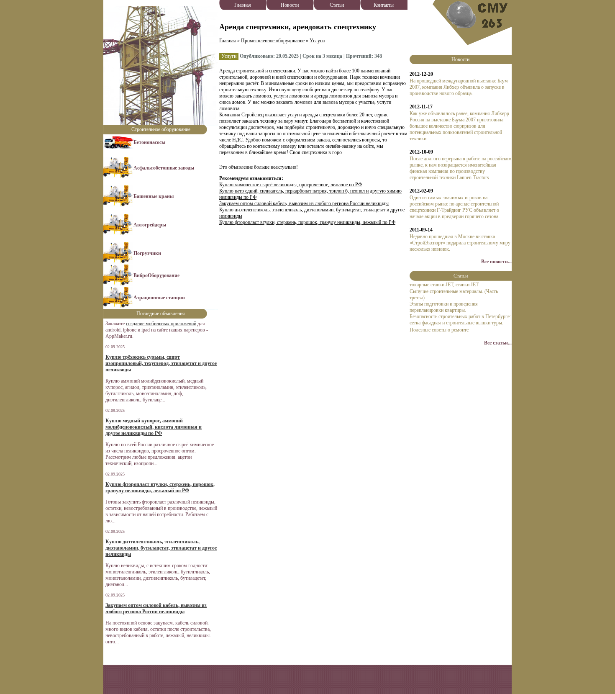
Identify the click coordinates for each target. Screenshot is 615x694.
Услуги (317, 41)
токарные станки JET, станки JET (444, 285)
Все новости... (496, 262)
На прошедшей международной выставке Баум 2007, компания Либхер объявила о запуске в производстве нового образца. (459, 87)
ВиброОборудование (156, 275)
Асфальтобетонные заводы (163, 168)
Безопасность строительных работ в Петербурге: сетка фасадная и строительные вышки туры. (460, 320)
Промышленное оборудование (273, 41)
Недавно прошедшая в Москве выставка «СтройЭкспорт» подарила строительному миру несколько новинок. (460, 243)
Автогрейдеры (149, 225)
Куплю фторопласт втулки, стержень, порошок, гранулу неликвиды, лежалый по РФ (307, 222)
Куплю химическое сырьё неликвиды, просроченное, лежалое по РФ (290, 185)
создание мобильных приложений (161, 323)
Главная (242, 5)
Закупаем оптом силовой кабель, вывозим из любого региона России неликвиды (304, 203)
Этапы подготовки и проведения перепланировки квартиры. (444, 307)
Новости (290, 5)
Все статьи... (498, 343)
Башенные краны (153, 196)
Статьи (337, 5)
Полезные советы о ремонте (439, 330)
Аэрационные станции (159, 298)
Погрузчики (147, 253)
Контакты (384, 5)
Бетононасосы (149, 142)
